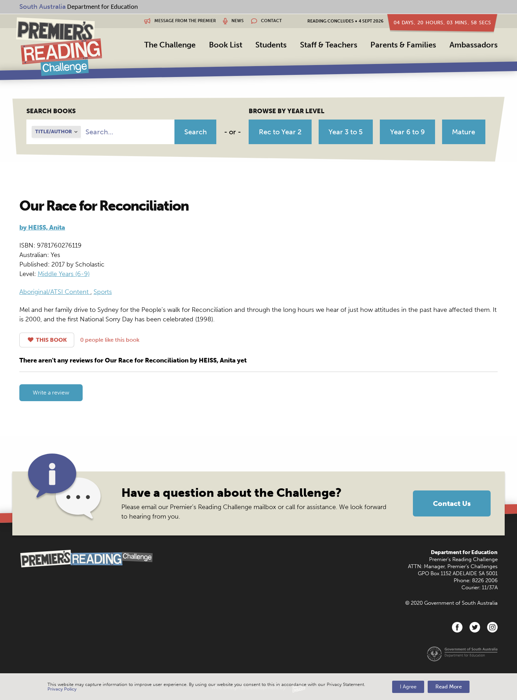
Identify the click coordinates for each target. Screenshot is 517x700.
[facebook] (457, 627)
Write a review (51, 392)
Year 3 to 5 (345, 132)
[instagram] (492, 627)
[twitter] (475, 627)
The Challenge (170, 45)
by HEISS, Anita (42, 227)
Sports (103, 292)
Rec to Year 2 (280, 132)
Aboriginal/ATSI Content (54, 292)
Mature (463, 132)
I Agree (408, 686)
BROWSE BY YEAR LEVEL (286, 111)
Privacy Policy (62, 689)
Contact (271, 20)
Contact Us (452, 503)
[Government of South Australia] (462, 653)
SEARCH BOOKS (51, 111)
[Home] (59, 46)
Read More (448, 686)
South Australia (42, 6)
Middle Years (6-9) (64, 274)
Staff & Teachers (328, 45)
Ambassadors (473, 45)
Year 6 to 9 (407, 132)
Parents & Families (403, 45)
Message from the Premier (184, 20)
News (237, 20)
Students (271, 45)
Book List (225, 45)
